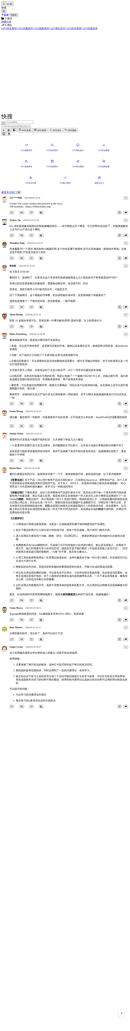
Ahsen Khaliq (16, 314)
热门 (13, 192)
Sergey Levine (16, 647)
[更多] (126, 198)
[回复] (12, 212)
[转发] (21, 212)
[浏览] (41, 212)
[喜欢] (31, 212)
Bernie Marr (15, 468)
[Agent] (8, 130)
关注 (8, 192)
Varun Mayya (16, 608)
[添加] (3, 130)
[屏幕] (3, 134)
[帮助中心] (121, 1013)
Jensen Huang (16, 411)
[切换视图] (18, 192)
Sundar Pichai (16, 433)
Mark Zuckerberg (18, 334)
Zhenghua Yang (17, 243)
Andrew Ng (15, 220)
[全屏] (3, 123)
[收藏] (119, 212)
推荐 (3, 192)
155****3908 (16, 198)
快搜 (3, 7)
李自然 (13, 266)
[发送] (9, 134)
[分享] (126, 212)
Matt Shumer (16, 627)
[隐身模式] (14, 130)
